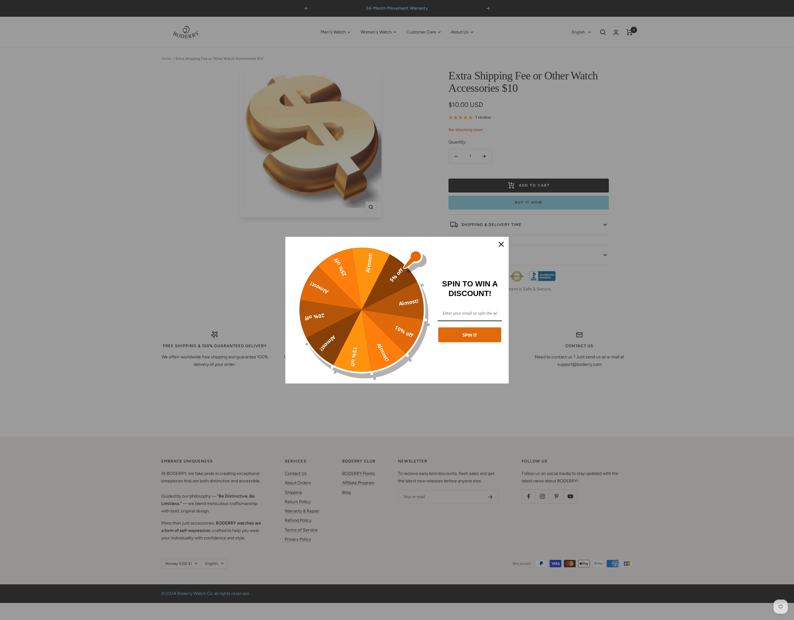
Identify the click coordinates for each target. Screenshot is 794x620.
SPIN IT (469, 335)
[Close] (501, 244)
